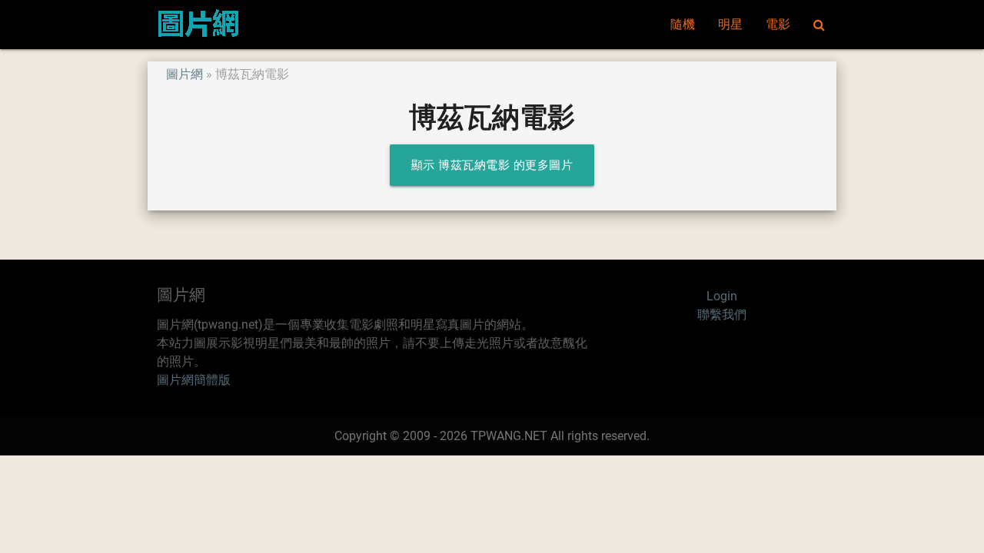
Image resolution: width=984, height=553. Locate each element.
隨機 (682, 24)
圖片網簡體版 (194, 380)
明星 (730, 24)
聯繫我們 (721, 314)
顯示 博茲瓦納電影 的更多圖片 (492, 165)
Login (721, 296)
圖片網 (184, 74)
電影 (778, 24)
